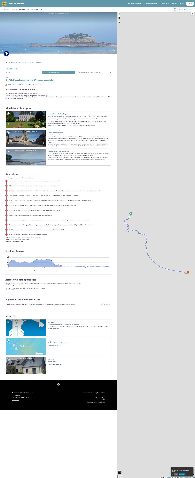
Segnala (106, 304)
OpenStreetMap (168, 477)
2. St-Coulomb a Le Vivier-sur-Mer (52, 72)
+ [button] (119, 13)
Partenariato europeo (135, 4)
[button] (119, 18)
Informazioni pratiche (32, 9)
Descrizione (22, 9)
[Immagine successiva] (114, 33)
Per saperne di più (10, 290)
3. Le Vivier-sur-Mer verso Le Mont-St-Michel (88, 72)
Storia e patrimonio (151, 4)
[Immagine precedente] (2, 33)
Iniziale (8, 62)
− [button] (119, 16)
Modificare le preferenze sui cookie (96, 402)
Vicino (40, 9)
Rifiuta (176, 474)
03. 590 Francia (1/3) (21, 62)
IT (182, 4)
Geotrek (103, 400)
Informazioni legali (100, 398)
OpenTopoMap (187, 477)
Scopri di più (181, 474)
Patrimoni (14, 9)
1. (9, 72)
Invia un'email (15, 400)
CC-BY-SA (192, 477)
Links (104, 396)
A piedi (13, 62)
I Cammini (163, 4)
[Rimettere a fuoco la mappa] (119, 22)
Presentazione (6, 9)
